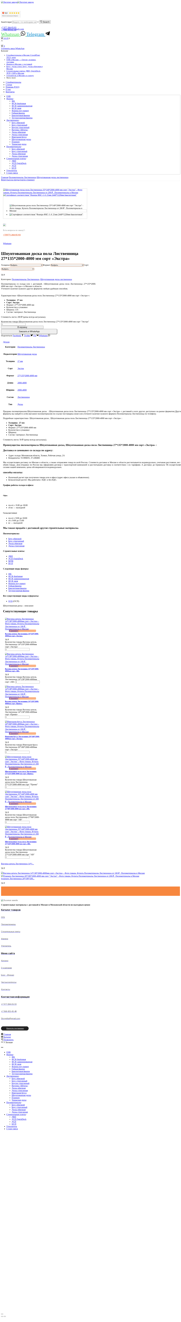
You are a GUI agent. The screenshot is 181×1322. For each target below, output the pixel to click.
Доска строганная (20, 134)
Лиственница (12, 120)
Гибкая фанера (18, 113)
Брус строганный (19, 125)
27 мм (20, 361)
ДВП (14, 161)
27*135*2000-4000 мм (27, 375)
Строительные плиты (16, 158)
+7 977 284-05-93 (8, 27)
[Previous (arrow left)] (2, 1316)
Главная (4, 177)
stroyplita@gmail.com (13, 29)
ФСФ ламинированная (22, 106)
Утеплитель (11, 170)
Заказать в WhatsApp (29, 331)
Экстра (20, 368)
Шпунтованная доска (21, 139)
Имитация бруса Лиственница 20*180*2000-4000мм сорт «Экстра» (22, 738)
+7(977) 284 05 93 (12, 235)
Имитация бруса (19, 137)
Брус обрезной (18, 122)
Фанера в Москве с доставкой (19, 64)
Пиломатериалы (13, 146)
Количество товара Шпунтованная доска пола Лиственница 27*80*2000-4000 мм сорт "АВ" (22, 817)
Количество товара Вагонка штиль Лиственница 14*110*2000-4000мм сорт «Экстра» (21, 644)
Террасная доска (19, 144)
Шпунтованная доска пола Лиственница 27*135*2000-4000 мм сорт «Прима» (21, 772)
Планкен (16, 142)
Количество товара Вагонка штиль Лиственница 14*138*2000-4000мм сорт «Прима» (21, 712)
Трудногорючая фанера (22, 118)
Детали (6, 342)
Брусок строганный (20, 127)
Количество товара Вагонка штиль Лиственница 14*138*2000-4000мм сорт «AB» (21, 679)
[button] (29, 331)
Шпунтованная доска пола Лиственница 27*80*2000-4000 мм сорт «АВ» (21, 808)
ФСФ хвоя (16, 108)
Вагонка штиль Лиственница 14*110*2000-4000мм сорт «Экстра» (22, 635)
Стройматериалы (13, 82)
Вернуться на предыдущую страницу (18, 180)
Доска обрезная (19, 132)
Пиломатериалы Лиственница (22, 177)
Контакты (10, 92)
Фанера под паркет (20, 111)
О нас (8, 89)
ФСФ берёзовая (19, 103)
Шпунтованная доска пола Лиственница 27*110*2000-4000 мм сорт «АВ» (21, 843)
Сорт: (86, 265)
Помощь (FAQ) (12, 87)
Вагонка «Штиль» (20, 130)
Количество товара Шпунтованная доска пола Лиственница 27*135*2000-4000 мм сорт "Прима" (21, 782)
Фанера (9, 99)
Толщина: (5, 265)
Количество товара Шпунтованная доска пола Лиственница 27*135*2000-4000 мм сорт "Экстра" (45, 321)
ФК (13, 101)
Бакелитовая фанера (21, 115)
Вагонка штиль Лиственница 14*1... (17, 864)
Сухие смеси (12, 173)
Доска (20, 404)
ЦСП (14, 168)
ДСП (14, 166)
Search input (6, 22)
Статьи (9, 84)
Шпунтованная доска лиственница (52, 177)
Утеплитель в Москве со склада (20, 75)
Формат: (46, 265)
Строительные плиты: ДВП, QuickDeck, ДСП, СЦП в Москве (23, 72)
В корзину (22, 327)
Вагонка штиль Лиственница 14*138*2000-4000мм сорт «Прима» (22, 702)
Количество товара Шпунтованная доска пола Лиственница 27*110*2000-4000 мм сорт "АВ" (20, 852)
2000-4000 (22, 383)
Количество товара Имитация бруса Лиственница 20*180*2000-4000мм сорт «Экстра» (21, 747)
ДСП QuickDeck (19, 163)
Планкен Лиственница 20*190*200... (17, 878)
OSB (8, 96)
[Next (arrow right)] (5, 1316)
